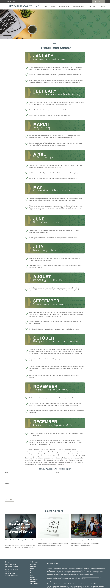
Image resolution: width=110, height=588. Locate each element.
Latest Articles (34, 579)
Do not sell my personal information (79, 578)
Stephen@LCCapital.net (11, 575)
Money (32, 575)
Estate (32, 568)
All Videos (33, 581)
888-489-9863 (14, 566)
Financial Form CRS (53, 563)
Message (7, 483)
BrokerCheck (77, 566)
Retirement (33, 564)
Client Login (100, 2)
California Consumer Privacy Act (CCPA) (90, 577)
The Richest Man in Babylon (48, 540)
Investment (33, 566)
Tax (31, 573)
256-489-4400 (11, 2)
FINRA (92, 583)
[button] (45, 6)
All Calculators (34, 583)
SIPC (95, 583)
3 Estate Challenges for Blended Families (85, 540)
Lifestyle (32, 577)
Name (6, 472)
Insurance (33, 571)
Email (57, 472)
